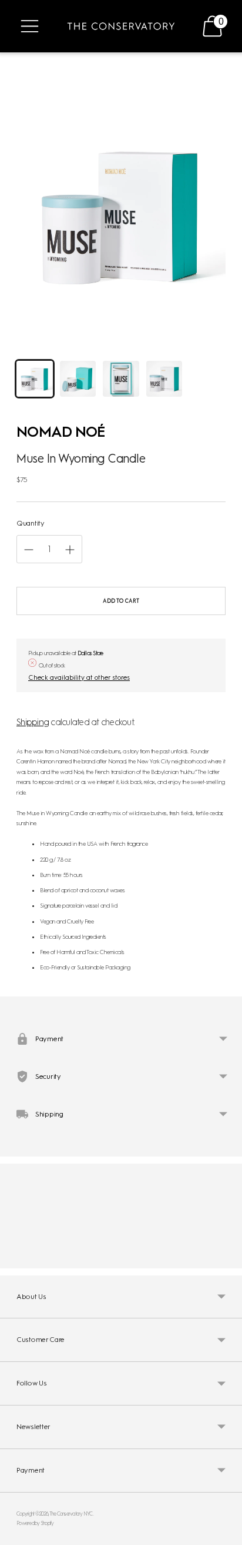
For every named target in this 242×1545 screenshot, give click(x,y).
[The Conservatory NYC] (121, 26)
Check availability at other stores (79, 677)
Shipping (32, 722)
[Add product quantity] (29, 550)
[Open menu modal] (30, 26)
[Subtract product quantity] (70, 550)
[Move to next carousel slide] (225, 1259)
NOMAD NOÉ (60, 431)
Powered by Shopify (35, 1523)
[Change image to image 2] (78, 379)
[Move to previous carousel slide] (16, 1259)
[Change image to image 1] (34, 379)
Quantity (30, 523)
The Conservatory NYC (71, 1513)
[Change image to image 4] (164, 379)
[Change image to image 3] (121, 379)
